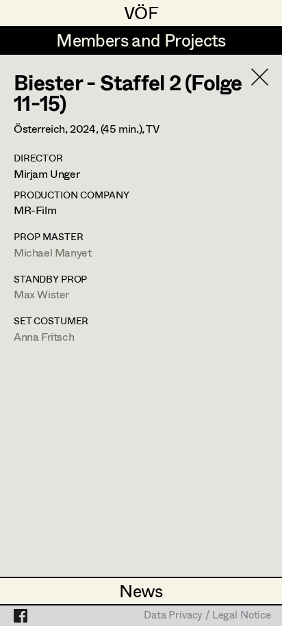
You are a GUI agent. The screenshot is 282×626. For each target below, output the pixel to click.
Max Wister (41, 293)
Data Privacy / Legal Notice (207, 616)
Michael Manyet (52, 252)
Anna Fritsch (44, 336)
